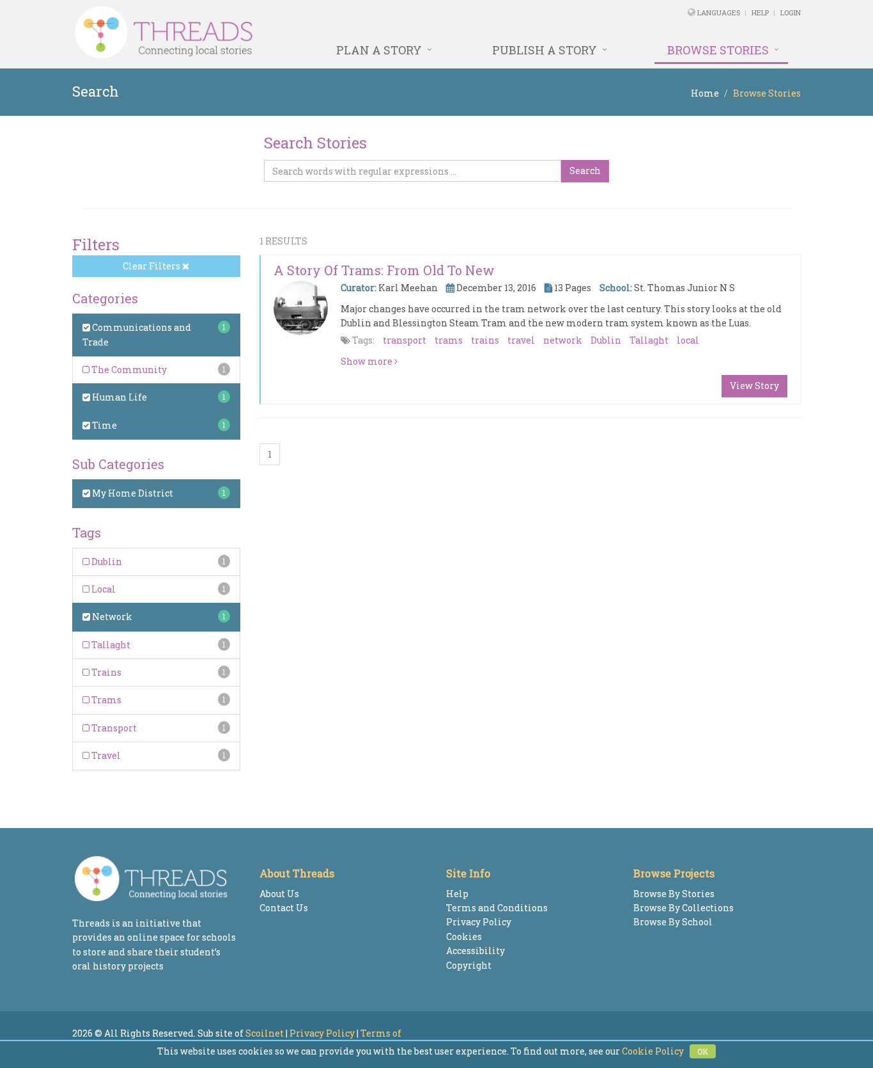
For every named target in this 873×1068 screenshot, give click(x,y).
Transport (113, 728)
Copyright (468, 965)
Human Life (118, 397)
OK (702, 1051)
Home (705, 93)
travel (521, 340)
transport (404, 340)
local (688, 340)
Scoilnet (264, 1033)
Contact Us (283, 908)
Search (585, 170)
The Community (128, 369)
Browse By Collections (683, 908)
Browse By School (673, 922)
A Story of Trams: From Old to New (384, 270)
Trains (105, 672)
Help (760, 12)
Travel (105, 755)
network (562, 340)
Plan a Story (379, 50)
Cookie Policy (653, 1051)
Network (111, 616)
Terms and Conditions (497, 908)
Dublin (105, 561)
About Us (279, 894)
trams (449, 340)
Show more (367, 361)
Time (103, 425)
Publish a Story (544, 50)
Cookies (464, 936)
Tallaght (109, 645)
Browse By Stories (674, 894)
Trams (105, 700)
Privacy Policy (478, 922)
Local (102, 589)
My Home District (131, 493)
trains (485, 340)
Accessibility (475, 950)
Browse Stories (718, 50)
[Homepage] (297, 32)
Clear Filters (152, 266)
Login (790, 12)
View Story (754, 385)
